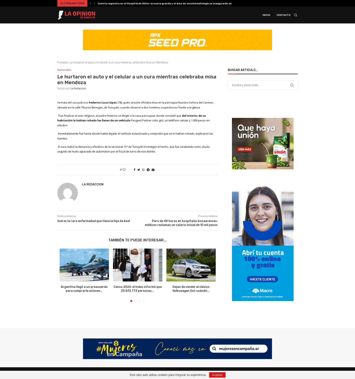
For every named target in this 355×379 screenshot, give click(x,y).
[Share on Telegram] (148, 170)
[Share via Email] (153, 170)
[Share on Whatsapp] (143, 170)
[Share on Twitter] (138, 170)
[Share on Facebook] (134, 170)
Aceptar (217, 375)
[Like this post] (127, 170)
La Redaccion (78, 88)
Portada (62, 62)
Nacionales (64, 70)
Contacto (283, 15)
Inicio (266, 15)
